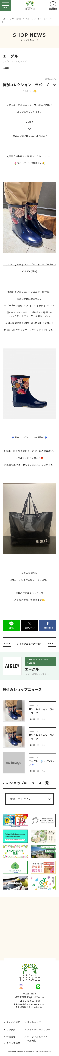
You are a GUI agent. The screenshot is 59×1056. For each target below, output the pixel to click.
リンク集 (11, 1029)
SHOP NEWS (15, 18)
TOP (4, 18)
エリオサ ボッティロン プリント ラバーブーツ (29, 264)
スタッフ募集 (13, 1043)
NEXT (51, 643)
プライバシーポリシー (38, 1029)
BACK (7, 643)
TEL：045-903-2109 (29, 1000)
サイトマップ (34, 1022)
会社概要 (11, 1036)
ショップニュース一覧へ (29, 643)
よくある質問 (13, 1022)
